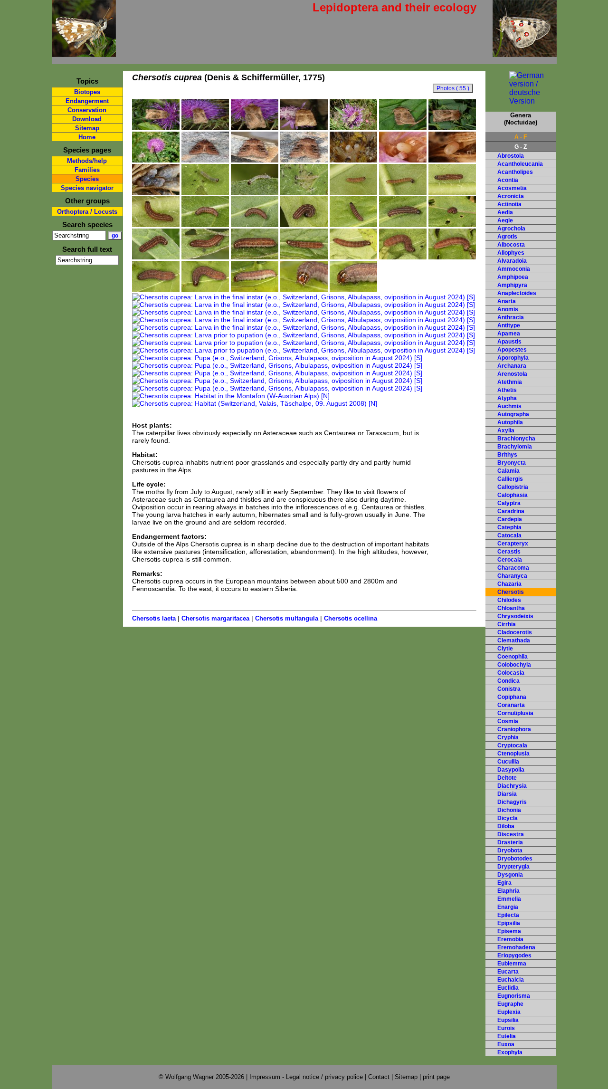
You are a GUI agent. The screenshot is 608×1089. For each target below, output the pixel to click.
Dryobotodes (514, 858)
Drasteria (510, 842)
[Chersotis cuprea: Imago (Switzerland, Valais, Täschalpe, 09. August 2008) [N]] (353, 128)
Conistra (509, 689)
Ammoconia (513, 269)
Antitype (508, 325)
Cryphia (508, 737)
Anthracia (510, 317)
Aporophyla (513, 357)
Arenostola (512, 374)
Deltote (507, 777)
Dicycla (507, 818)
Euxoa (505, 1044)
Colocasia (510, 672)
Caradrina (510, 511)
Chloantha (511, 608)
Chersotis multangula (286, 618)
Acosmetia (512, 188)
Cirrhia (506, 624)
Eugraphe (510, 1004)
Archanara (511, 366)
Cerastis (509, 551)
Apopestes (512, 349)
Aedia (505, 212)
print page (436, 1076)
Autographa (513, 414)
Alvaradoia (512, 261)
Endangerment (87, 101)
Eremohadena (516, 947)
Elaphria (508, 891)
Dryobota (509, 850)
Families (87, 169)
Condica (508, 681)
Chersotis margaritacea (215, 618)
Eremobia (510, 939)
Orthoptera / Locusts (87, 211)
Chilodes (509, 600)
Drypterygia (513, 866)
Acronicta (510, 196)
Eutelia (506, 1036)
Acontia (507, 180)
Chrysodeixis (515, 616)
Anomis (507, 309)
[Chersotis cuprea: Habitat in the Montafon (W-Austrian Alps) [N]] (231, 396)
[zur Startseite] (84, 53)
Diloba (505, 826)
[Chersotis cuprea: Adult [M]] (452, 128)
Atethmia (509, 382)
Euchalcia (510, 979)
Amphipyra (512, 285)
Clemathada (513, 640)
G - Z (520, 146)
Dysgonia (510, 874)
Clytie (505, 648)
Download (87, 119)
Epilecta (508, 915)
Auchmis (509, 406)
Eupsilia (508, 1020)
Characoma (513, 567)
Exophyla (509, 1052)
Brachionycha (516, 438)
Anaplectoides (516, 293)
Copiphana (511, 697)
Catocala (509, 535)
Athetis (507, 390)
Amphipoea (512, 277)
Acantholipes (515, 172)
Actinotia (509, 204)
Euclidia (508, 987)
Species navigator (87, 187)
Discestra (510, 834)
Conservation (86, 110)
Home (86, 137)
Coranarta (511, 705)
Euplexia (509, 1012)
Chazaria (509, 584)
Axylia (505, 430)
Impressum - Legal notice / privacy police (307, 1076)
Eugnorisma (513, 996)
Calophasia (512, 495)
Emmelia (509, 899)
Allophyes (510, 252)
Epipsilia (508, 923)
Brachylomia (514, 446)
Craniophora (514, 729)
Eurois (506, 1028)
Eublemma (511, 963)
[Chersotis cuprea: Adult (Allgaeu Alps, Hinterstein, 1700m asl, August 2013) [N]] (156, 128)
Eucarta (508, 971)
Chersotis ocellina (350, 618)
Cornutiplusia (515, 713)
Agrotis (507, 236)
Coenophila (512, 656)
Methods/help (87, 160)
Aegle (505, 220)
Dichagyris (512, 802)
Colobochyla (514, 664)
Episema (509, 931)
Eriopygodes (514, 955)
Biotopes (87, 92)
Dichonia (509, 810)
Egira (504, 882)
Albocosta (511, 244)
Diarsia (507, 794)
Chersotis (510, 592)
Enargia (507, 907)
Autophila (510, 422)
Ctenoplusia (513, 753)
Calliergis (510, 479)
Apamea (508, 333)
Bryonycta (511, 462)
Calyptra (509, 503)
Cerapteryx (512, 543)
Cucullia (508, 761)
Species (87, 178)
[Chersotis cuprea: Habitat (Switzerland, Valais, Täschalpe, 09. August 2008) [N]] (254, 403)
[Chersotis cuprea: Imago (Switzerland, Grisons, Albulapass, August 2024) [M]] (304, 128)
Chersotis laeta (154, 618)
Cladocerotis (514, 632)
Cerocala (509, 559)
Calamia (508, 471)
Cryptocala (512, 745)
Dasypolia (510, 769)
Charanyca (512, 576)
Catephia (509, 527)
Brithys (507, 454)
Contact (379, 1076)
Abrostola (510, 156)
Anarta (506, 301)
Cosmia (507, 721)
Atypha (507, 398)
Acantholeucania (520, 164)
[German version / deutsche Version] (520, 101)
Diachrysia (512, 786)
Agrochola (511, 228)
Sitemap (87, 128)
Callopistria (512, 487)
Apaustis (509, 341)
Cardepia (509, 519)
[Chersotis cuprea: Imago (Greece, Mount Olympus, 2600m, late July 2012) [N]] (205, 128)
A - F (520, 137)
